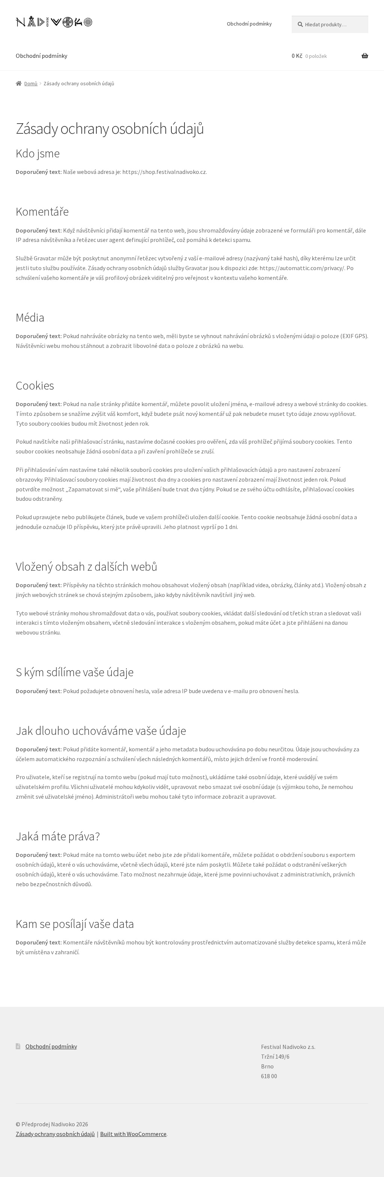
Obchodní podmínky (249, 23)
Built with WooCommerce (133, 1134)
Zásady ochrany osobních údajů (55, 1134)
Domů (31, 83)
